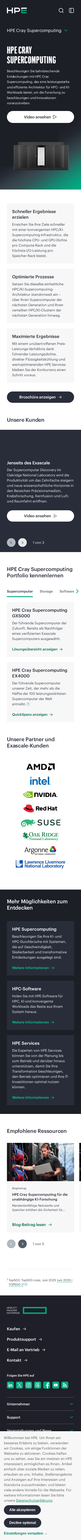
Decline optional (22, 1523)
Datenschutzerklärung (34, 1500)
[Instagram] (28, 1385)
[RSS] (64, 1385)
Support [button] (13, 1417)
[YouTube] (55, 1385)
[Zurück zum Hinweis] (25, 1284)
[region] (40, 491)
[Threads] (37, 1385)
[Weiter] (22, 542)
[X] (19, 1385)
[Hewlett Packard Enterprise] (17, 10)
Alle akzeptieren (22, 1510)
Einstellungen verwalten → (26, 1533)
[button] (61, 10)
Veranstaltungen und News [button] (29, 1430)
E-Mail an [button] (23, 1349)
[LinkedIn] (10, 1385)
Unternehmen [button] (18, 1404)
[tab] (20, 591)
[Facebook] (46, 1385)
